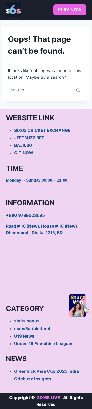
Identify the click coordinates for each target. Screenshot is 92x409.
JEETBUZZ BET (29, 137)
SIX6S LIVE (49, 397)
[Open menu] (45, 10)
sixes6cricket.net (32, 328)
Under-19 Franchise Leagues (44, 343)
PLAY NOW (70, 9)
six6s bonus (26, 321)
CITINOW (23, 152)
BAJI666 (23, 145)
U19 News (24, 336)
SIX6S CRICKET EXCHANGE (42, 130)
